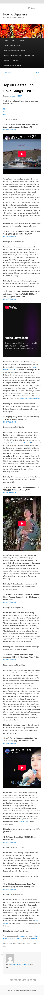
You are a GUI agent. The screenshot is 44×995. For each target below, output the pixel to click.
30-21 (5, 114)
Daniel (18, 938)
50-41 (5, 109)
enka (35, 936)
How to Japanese (15, 14)
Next (38, 73)
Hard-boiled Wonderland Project (14, 50)
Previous (7, 73)
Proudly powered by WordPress (25, 990)
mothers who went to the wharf (20, 443)
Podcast (6, 60)
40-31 (5, 111)
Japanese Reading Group (12, 55)
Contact (21, 40)
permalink (34, 938)
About (13, 40)
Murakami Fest (29, 55)
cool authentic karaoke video (30, 398)
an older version (24, 821)
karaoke (22, 936)
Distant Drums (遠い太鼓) (12, 45)
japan (5, 938)
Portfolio (15, 60)
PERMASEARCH (9, 130)
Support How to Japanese (12, 65)
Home (6, 40)
